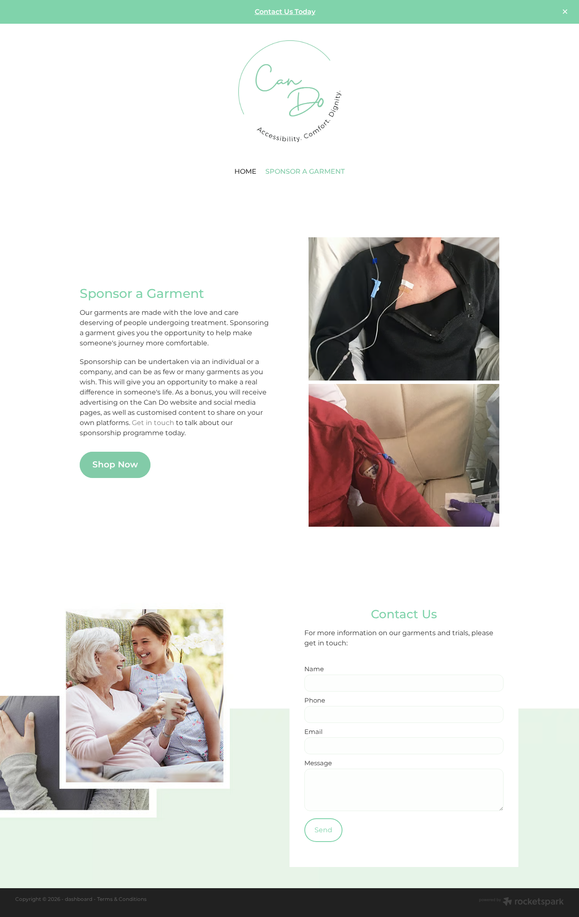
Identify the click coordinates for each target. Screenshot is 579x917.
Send (323, 830)
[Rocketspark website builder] (521, 903)
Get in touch (153, 422)
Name (314, 669)
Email (313, 732)
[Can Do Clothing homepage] (289, 91)
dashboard (78, 899)
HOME (245, 171)
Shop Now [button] (115, 465)
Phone (314, 700)
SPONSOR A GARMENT (305, 171)
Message (318, 763)
